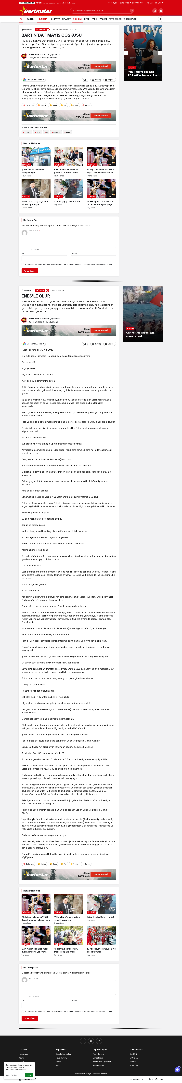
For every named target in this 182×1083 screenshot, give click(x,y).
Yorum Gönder (30, 271)
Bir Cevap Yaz (30, 220)
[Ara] (154, 10)
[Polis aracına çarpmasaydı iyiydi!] (143, 53)
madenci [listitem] (56, 132)
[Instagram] (99, 1041)
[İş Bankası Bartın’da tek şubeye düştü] (36, 162)
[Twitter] (91, 1041)
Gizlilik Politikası (11, 1075)
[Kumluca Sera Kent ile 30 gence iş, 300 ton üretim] (68, 162)
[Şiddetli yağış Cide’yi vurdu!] (68, 194)
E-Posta (74, 253)
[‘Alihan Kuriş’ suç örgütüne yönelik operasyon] (36, 194)
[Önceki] (126, 53)
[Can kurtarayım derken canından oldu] (143, 314)
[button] (160, 10)
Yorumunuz (34, 231)
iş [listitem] (46, 132)
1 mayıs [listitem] (26, 132)
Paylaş (161, 1079)
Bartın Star (34, 54)
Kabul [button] (29, 1075)
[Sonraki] (160, 53)
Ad (23, 253)
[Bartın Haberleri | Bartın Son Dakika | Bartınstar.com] (36, 10)
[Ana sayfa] (21, 19)
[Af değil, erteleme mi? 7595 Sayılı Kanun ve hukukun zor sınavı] (101, 162)
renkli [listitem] (67, 132)
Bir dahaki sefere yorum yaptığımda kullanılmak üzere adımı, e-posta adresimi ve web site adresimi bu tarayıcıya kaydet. (68, 264)
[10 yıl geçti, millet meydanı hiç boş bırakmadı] (101, 941)
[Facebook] (83, 1041)
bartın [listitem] (37, 132)
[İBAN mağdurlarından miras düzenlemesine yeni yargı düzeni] (101, 194)
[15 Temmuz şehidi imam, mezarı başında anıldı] (68, 941)
